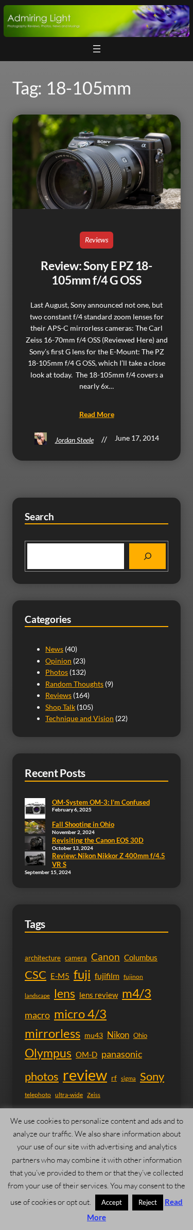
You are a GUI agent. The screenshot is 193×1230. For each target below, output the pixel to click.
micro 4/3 (80, 1013)
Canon (105, 956)
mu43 (93, 1035)
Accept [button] (111, 1202)
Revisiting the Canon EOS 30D (98, 840)
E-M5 (59, 976)
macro (37, 1015)
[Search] (147, 556)
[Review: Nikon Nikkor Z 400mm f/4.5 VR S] (35, 859)
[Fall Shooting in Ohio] (35, 828)
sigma (128, 1078)
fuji (82, 974)
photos (42, 1076)
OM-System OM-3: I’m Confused (101, 802)
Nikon (118, 1034)
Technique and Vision (79, 718)
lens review (98, 995)
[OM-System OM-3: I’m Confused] (35, 809)
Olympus (48, 1053)
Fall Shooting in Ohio (83, 824)
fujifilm (107, 975)
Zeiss (93, 1094)
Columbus (140, 957)
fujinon (133, 976)
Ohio (140, 1035)
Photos (56, 672)
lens (64, 993)
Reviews (96, 239)
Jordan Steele (74, 440)
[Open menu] (97, 49)
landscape (37, 995)
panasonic (121, 1053)
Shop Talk (60, 707)
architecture (43, 958)
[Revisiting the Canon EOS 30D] (35, 843)
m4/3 (136, 993)
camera (76, 958)
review (85, 1075)
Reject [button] (147, 1202)
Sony (152, 1076)
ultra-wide (69, 1095)
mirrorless (52, 1033)
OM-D (86, 1054)
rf (114, 1077)
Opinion (58, 660)
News (54, 649)
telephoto (38, 1094)
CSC (35, 974)
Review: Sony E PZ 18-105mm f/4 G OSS (96, 273)
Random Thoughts (74, 683)
